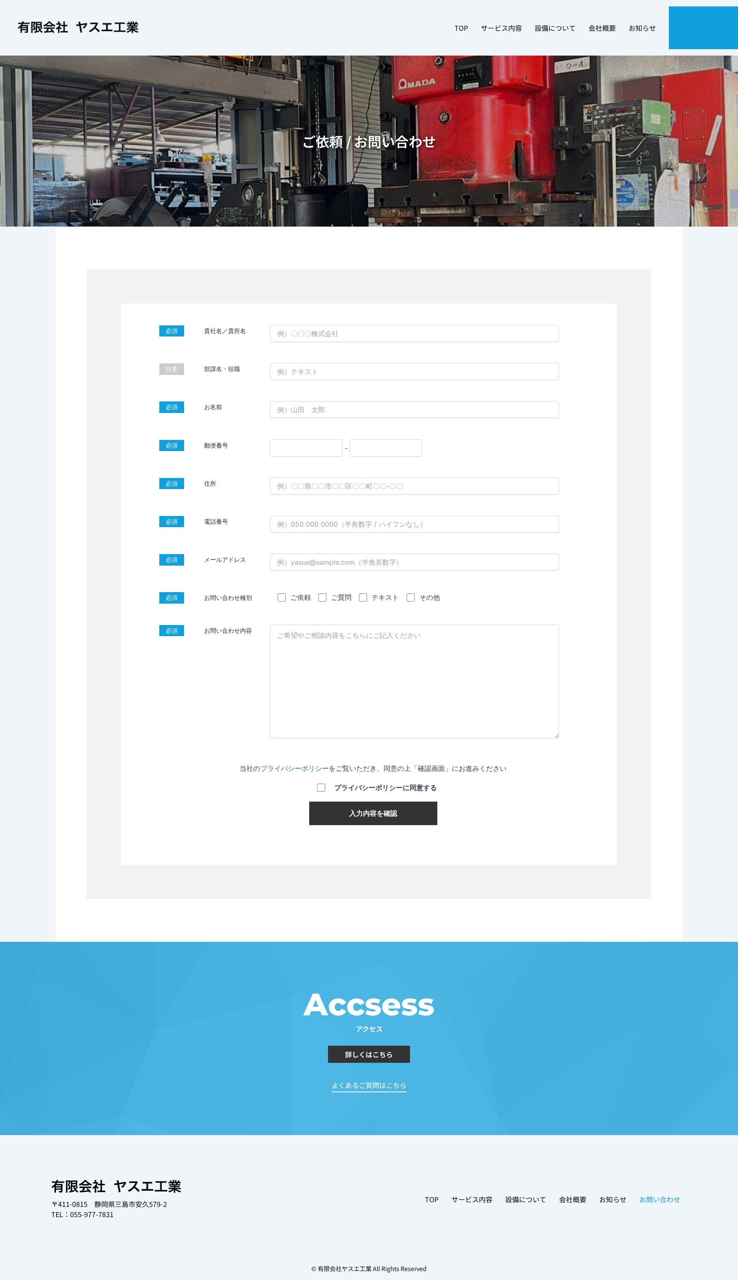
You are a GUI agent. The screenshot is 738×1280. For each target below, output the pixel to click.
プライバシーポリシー (291, 768)
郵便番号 (216, 445)
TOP (461, 28)
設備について (555, 28)
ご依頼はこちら (703, 28)
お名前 (213, 406)
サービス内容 (501, 28)
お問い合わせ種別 (228, 597)
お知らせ (642, 28)
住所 (210, 483)
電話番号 (216, 521)
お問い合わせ (659, 1199)
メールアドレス (225, 559)
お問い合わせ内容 (228, 630)
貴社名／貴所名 (225, 330)
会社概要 (602, 28)
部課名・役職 (222, 368)
